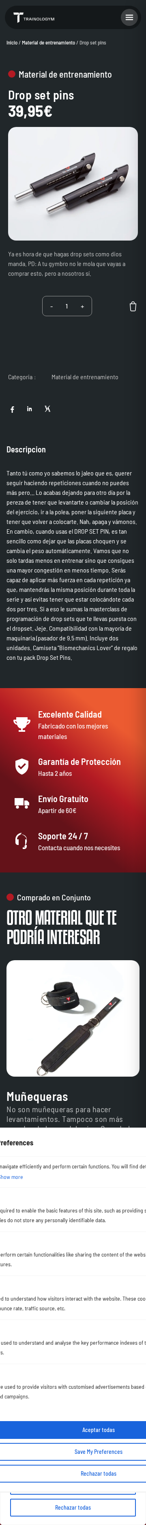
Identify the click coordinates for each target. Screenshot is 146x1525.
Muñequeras (37, 1095)
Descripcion (26, 449)
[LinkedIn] (30, 409)
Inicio (11, 42)
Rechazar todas (73, 1507)
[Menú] (129, 17)
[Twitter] (47, 409)
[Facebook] (12, 409)
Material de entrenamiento (48, 42)
